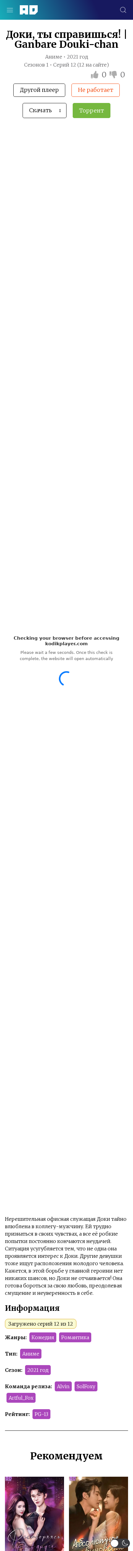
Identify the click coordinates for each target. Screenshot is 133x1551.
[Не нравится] (114, 75)
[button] (120, 1543)
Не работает (95, 89)
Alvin (63, 1386)
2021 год (38, 1370)
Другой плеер (39, 89)
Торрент (91, 110)
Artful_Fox (21, 1398)
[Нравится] (95, 75)
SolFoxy (86, 1386)
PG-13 (41, 1414)
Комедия (43, 1337)
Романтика (75, 1337)
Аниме (30, 1354)
